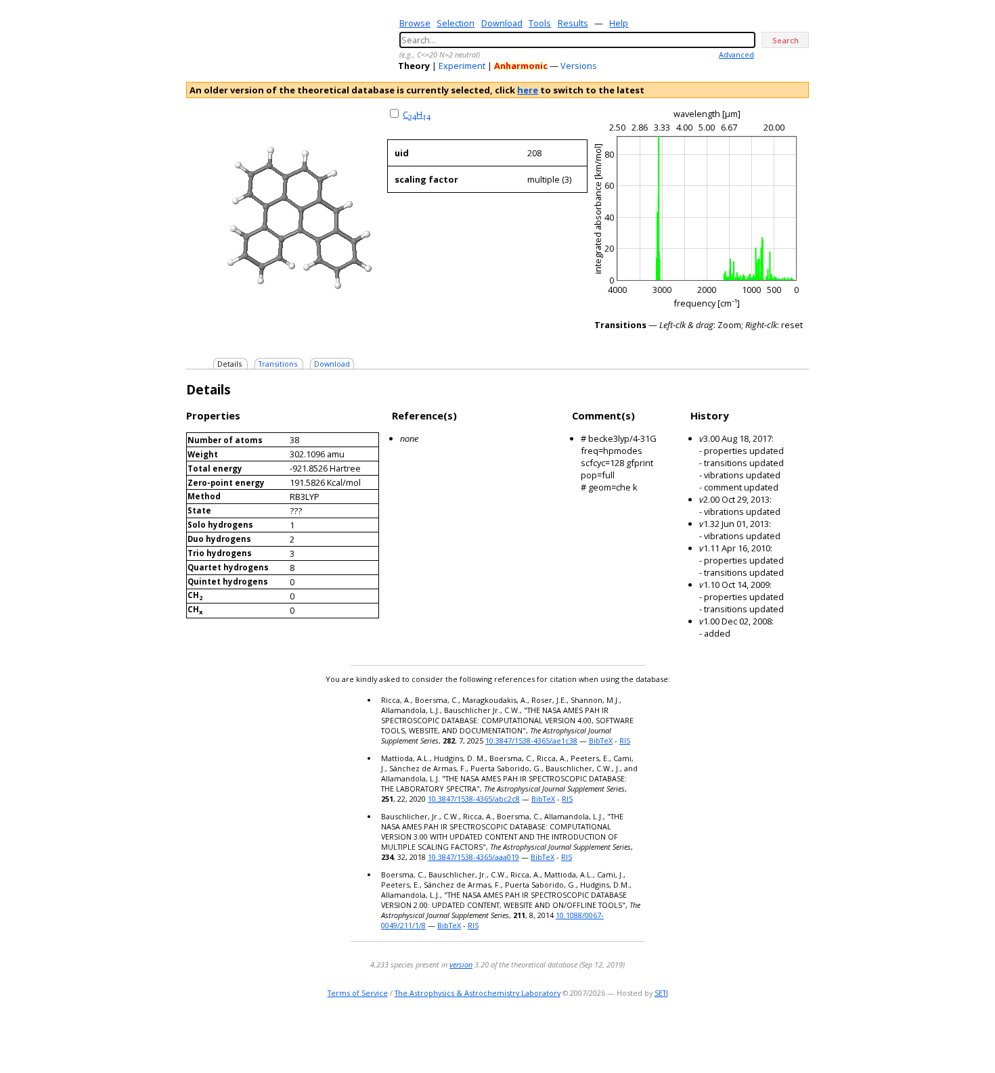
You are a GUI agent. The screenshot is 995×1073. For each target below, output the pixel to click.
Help (618, 23)
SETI (661, 993)
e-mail (745, 1035)
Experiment (462, 66)
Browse (414, 23)
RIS (624, 740)
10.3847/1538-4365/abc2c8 (474, 799)
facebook (800, 1035)
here (527, 90)
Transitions (278, 364)
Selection (455, 23)
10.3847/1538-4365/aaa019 (473, 857)
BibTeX (601, 740)
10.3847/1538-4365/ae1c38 (531, 740)
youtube (780, 1035)
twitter (761, 1035)
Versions (578, 66)
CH (416, 114)
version (460, 964)
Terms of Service (358, 993)
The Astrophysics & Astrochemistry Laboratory (477, 993)
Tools (540, 23)
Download (502, 23)
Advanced (736, 54)
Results (573, 23)
